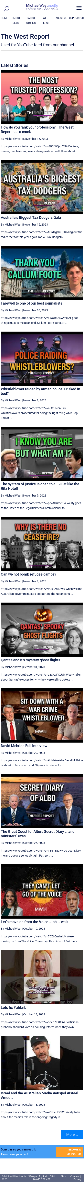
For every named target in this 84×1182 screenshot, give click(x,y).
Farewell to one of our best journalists (31, 303)
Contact (74, 1176)
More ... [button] (72, 1134)
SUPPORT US (76, 18)
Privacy (77, 1179)
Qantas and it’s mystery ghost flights (30, 660)
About (64, 1176)
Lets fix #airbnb (13, 1007)
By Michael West (11, 138)
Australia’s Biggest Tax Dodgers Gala (31, 217)
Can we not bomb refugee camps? (28, 574)
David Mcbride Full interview (24, 746)
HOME (4, 18)
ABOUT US (61, 18)
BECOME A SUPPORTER (74, 1151)
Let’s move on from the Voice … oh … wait (34, 922)
